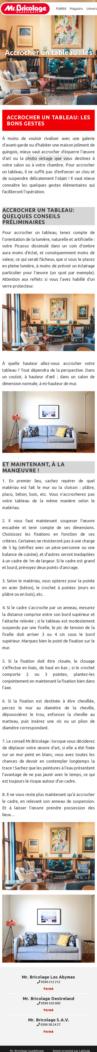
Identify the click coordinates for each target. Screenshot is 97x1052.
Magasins (76, 8)
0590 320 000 (50, 1003)
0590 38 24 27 (50, 1024)
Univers (91, 8)
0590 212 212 (50, 982)
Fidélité (61, 8)
